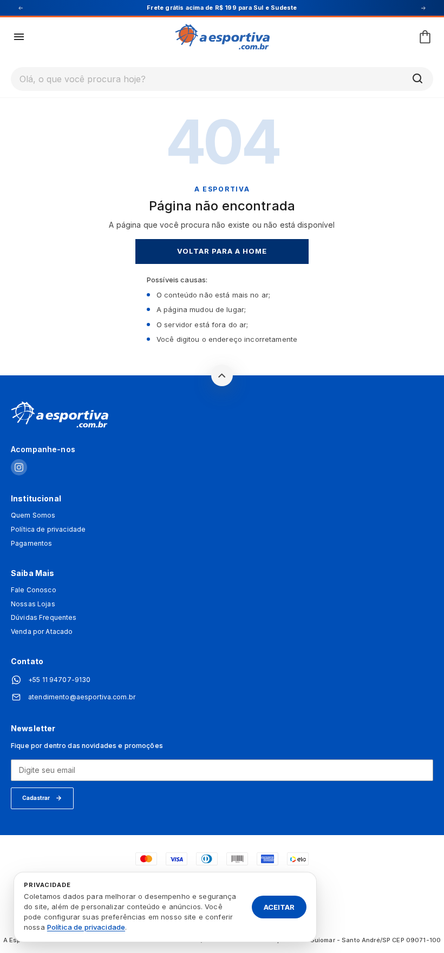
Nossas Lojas (33, 604)
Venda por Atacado (42, 632)
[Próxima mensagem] (423, 8)
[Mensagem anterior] (20, 8)
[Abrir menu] (19, 36)
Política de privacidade (48, 529)
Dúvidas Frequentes (44, 617)
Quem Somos (33, 515)
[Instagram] (19, 468)
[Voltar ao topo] (222, 375)
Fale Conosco (33, 590)
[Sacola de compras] (425, 37)
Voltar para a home (222, 251)
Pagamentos (31, 543)
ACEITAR (279, 906)
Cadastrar (36, 798)
